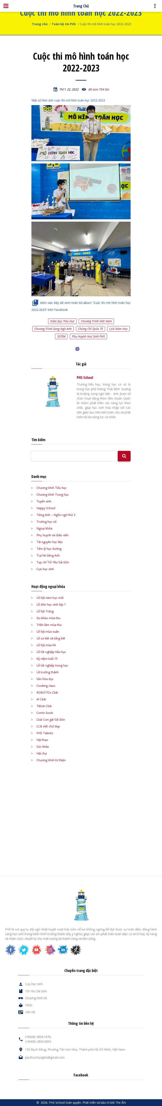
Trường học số (46, 522)
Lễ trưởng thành (47, 672)
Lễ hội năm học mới (49, 598)
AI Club (41, 699)
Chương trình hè (36, 998)
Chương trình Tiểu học (51, 488)
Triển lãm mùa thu (49, 625)
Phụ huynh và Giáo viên (52, 535)
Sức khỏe (42, 747)
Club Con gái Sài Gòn (50, 720)
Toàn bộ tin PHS (64, 24)
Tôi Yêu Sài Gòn (36, 991)
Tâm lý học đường (48, 549)
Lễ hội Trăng (45, 611)
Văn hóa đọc (45, 679)
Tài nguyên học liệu (49, 542)
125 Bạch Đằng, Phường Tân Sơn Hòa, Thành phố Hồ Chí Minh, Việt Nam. (75, 1049)
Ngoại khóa (44, 528)
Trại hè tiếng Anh (48, 555)
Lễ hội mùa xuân (47, 632)
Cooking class (45, 686)
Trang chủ (39, 24)
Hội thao (42, 740)
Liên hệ (30, 1012)
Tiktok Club (44, 706)
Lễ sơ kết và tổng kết (50, 638)
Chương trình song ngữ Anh (53, 329)
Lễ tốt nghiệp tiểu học (51, 652)
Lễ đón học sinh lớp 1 (51, 604)
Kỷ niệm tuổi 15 (47, 659)
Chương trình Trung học (52, 495)
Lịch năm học (118, 329)
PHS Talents (44, 733)
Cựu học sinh (45, 569)
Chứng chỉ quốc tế (90, 329)
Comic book (44, 713)
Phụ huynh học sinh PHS (88, 336)
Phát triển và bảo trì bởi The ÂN (104, 1103)
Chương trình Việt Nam (96, 321)
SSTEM (61, 336)
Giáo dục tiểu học (62, 321)
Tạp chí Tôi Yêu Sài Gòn (52, 562)
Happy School (45, 508)
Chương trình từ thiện (51, 760)
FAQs (28, 1005)
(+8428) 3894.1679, (38, 1037)
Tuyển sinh (43, 501)
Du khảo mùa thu (48, 618)
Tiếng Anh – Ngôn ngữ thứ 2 (55, 515)
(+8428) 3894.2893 (38, 1041)
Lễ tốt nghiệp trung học (52, 665)
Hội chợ (41, 753)
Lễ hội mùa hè (46, 645)
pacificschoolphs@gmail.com (45, 1057)
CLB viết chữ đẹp (48, 726)
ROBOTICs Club (47, 692)
